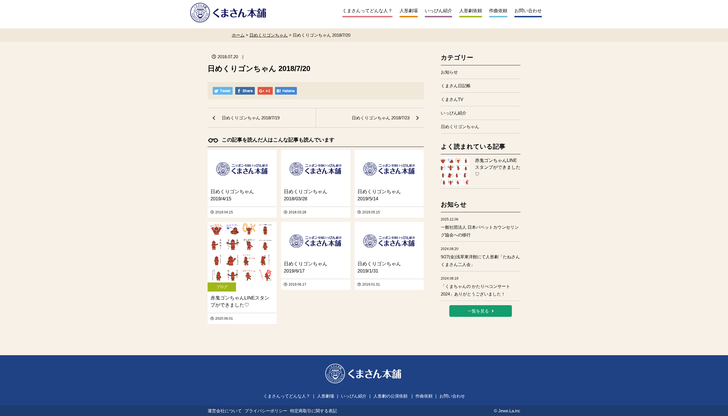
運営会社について (225, 410)
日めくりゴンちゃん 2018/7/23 (381, 117)
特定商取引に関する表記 (313, 410)
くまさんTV (452, 99)
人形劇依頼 (470, 10)
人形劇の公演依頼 (390, 396)
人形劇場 (409, 10)
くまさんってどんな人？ (367, 10)
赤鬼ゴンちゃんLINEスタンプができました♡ (497, 167)
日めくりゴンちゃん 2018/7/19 (251, 117)
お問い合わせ (528, 10)
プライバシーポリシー (266, 410)
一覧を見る (478, 311)
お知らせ (449, 72)
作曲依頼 (498, 10)
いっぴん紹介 (438, 10)
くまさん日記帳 (456, 85)
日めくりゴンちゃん (460, 126)
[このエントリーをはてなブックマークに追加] (285, 91)
